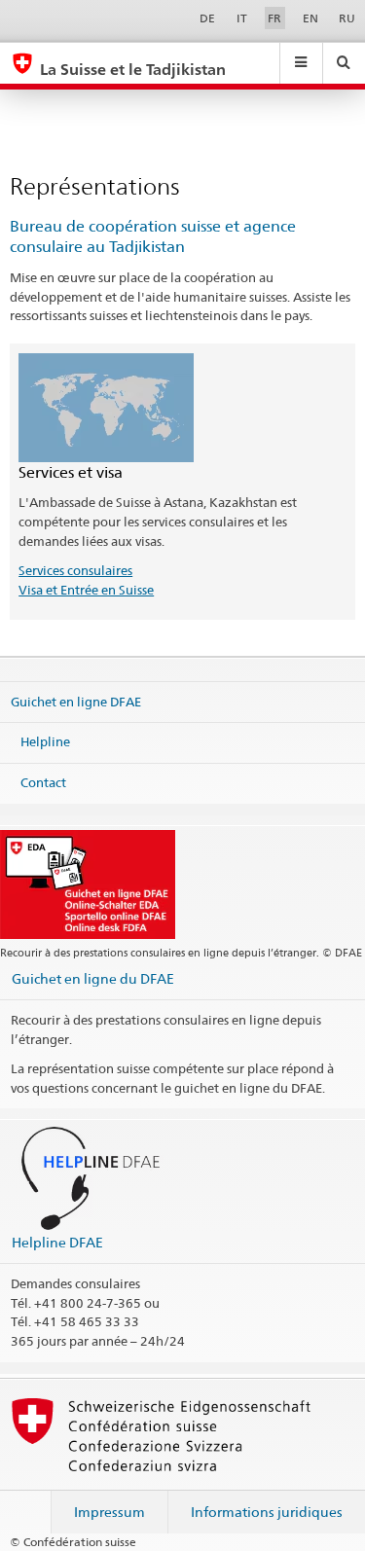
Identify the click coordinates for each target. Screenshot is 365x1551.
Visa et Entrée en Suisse (86, 589)
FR (274, 18)
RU (347, 18)
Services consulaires (75, 570)
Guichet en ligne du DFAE (93, 978)
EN (310, 18)
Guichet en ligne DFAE (76, 701)
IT (242, 18)
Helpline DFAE (57, 1242)
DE (207, 18)
